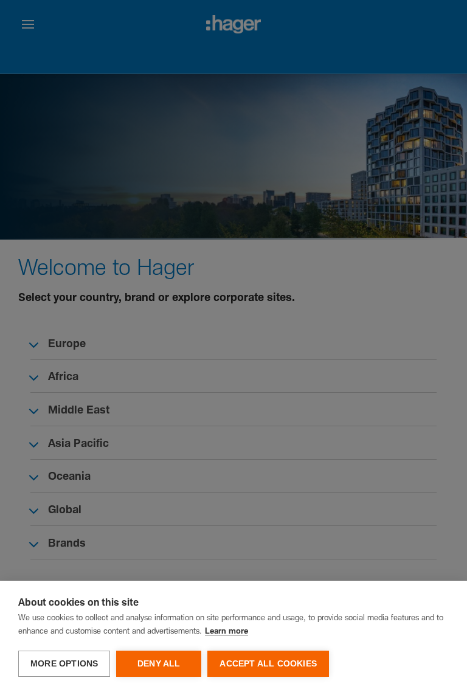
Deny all (159, 663)
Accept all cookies (268, 663)
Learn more (226, 631)
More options (64, 663)
